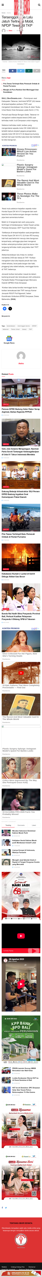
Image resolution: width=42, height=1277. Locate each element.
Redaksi (4, 1267)
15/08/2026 (6, 457)
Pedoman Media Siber (26, 1269)
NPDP (34, 326)
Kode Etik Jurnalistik (8, 1269)
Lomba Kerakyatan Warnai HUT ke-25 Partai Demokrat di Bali (25, 1079)
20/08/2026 (6, 415)
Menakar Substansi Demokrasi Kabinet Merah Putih (24, 832)
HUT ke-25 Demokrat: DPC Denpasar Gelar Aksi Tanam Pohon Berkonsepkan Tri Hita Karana (26, 1090)
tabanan (6, 329)
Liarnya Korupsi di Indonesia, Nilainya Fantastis (23, 851)
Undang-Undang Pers (18, 1267)
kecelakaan (11, 326)
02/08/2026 (6, 580)
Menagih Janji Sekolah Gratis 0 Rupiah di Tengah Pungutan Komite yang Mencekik (26, 862)
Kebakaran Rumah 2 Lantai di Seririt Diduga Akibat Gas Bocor (18, 575)
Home (3, 13)
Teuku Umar (15, 329)
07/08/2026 (6, 540)
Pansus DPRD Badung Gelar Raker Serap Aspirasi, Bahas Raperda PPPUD (21, 410)
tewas (24, 329)
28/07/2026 (6, 622)
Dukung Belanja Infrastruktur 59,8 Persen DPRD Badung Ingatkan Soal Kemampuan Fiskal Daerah (21, 494)
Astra (21, 363)
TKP (30, 329)
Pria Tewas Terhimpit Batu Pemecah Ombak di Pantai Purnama (21, 84)
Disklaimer (32, 1267)
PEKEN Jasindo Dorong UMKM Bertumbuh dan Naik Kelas (24, 1069)
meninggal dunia (24, 326)
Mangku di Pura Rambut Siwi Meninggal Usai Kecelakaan (21, 90)
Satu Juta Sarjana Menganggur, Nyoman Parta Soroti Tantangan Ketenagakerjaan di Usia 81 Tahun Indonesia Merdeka (20, 451)
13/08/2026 (6, 500)
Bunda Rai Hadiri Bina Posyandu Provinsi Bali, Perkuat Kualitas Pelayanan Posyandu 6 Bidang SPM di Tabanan (21, 616)
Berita (5, 404)
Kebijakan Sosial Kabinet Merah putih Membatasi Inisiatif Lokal (24, 841)
